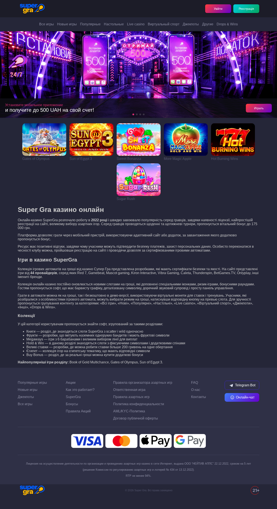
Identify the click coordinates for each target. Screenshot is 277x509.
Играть (259, 108)
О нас (195, 390)
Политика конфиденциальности (138, 404)
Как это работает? (80, 390)
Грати (44, 139)
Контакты (198, 397)
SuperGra (73, 397)
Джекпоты (191, 24)
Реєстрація (246, 8)
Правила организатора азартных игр (142, 382)
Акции (71, 382)
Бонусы (72, 404)
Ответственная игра (129, 390)
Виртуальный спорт (163, 24)
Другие (207, 24)
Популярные (90, 24)
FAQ (194, 382)
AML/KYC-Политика (129, 411)
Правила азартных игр (131, 397)
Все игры (46, 24)
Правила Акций (78, 411)
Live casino (136, 24)
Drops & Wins (227, 24)
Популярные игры (32, 382)
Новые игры (67, 24)
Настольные (114, 24)
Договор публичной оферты (135, 418)
